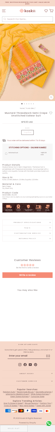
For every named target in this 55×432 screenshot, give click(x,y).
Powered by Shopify (27, 422)
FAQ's (27, 228)
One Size (27, 132)
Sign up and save (28, 344)
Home (22, 108)
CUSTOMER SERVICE (26, 381)
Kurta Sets (30, 108)
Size (27, 128)
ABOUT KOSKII (27, 373)
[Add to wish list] (46, 10)
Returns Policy (27, 238)
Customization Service (27, 233)
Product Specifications (27, 222)
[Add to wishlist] (51, 113)
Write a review (27, 275)
